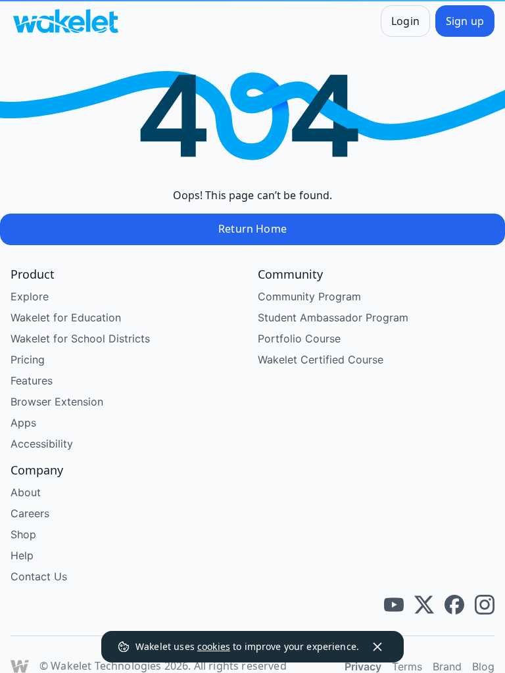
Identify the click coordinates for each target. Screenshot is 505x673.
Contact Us (39, 576)
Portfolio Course (299, 338)
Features (32, 380)
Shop (23, 534)
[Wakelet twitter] (424, 605)
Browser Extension (57, 401)
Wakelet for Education (66, 317)
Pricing (28, 359)
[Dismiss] (377, 646)
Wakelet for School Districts (80, 338)
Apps (23, 422)
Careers (30, 513)
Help (22, 555)
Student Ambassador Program (333, 317)
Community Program (309, 296)
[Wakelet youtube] (394, 605)
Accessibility (42, 443)
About (26, 492)
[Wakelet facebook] (454, 605)
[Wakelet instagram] (484, 605)
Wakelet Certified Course (320, 359)
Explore (30, 296)
